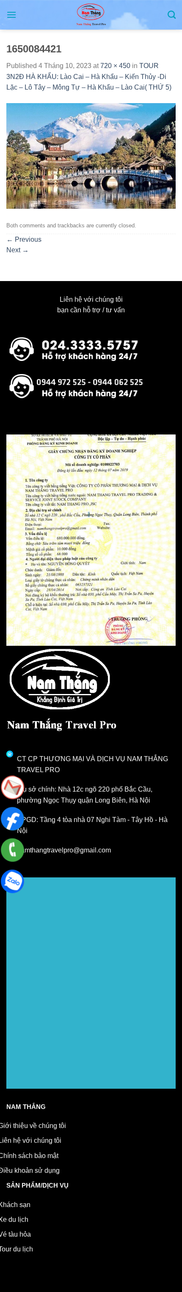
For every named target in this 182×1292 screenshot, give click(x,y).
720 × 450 (115, 65)
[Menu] (11, 14)
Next (17, 250)
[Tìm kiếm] (172, 14)
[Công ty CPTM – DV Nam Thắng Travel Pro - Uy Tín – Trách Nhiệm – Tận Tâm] (91, 15)
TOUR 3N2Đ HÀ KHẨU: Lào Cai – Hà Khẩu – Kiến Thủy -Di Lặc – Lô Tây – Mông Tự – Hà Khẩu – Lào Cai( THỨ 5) (88, 76)
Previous (23, 239)
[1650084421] (91, 155)
